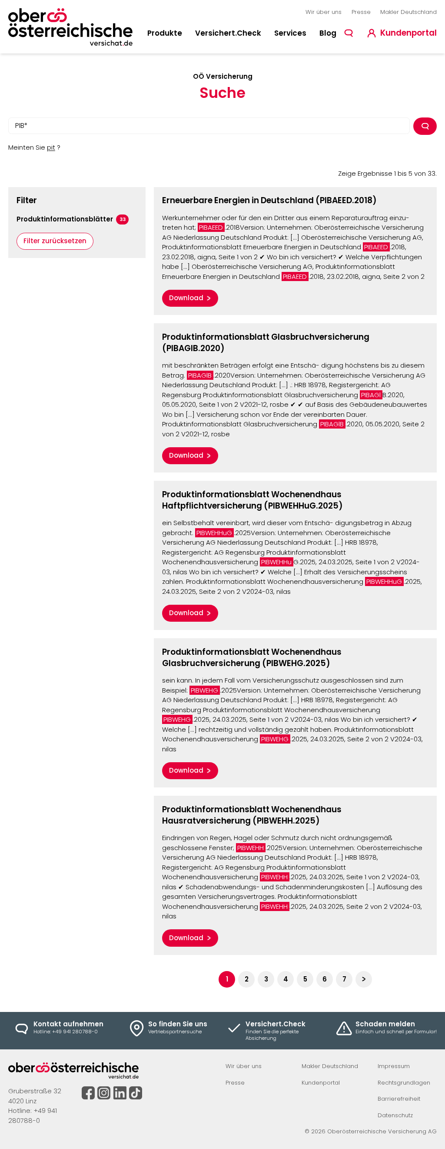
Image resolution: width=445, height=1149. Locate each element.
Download (186, 297)
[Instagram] (103, 1092)
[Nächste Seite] (363, 979)
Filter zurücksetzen (54, 240)
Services (290, 33)
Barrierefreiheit (399, 1099)
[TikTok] (135, 1092)
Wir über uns (324, 12)
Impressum (394, 1066)
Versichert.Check (228, 33)
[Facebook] (88, 1092)
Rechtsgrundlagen (404, 1083)
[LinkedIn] (119, 1092)
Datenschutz (395, 1115)
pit (51, 147)
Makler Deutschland (408, 12)
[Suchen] (425, 126)
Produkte (164, 33)
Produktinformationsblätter (71, 219)
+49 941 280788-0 (32, 1115)
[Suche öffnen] (349, 33)
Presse (361, 12)
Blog (327, 33)
